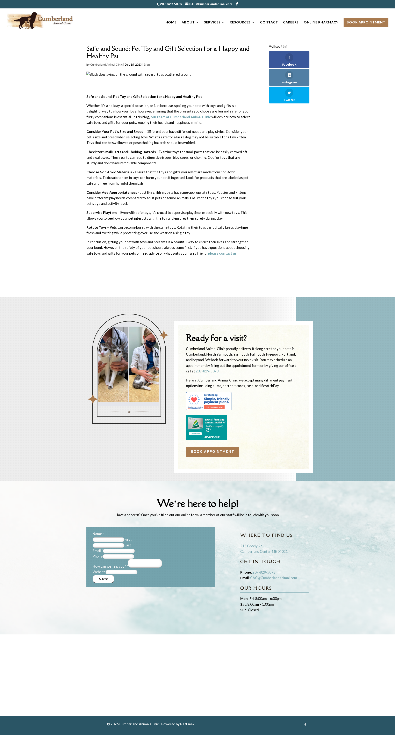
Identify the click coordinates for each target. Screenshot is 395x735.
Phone (97, 556)
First (128, 539)
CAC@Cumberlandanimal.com (273, 578)
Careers (291, 22)
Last (127, 545)
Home (171, 22)
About (188, 22)
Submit (103, 579)
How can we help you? (110, 566)
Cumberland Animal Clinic (106, 64)
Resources (240, 22)
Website (99, 572)
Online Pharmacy (321, 22)
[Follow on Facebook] (305, 724)
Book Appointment (366, 22)
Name (98, 534)
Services (212, 22)
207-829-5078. (208, 371)
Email (98, 550)
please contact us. (222, 253)
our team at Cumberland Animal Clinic (181, 117)
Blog (147, 64)
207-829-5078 (171, 4)
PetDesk (187, 724)
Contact (269, 22)
